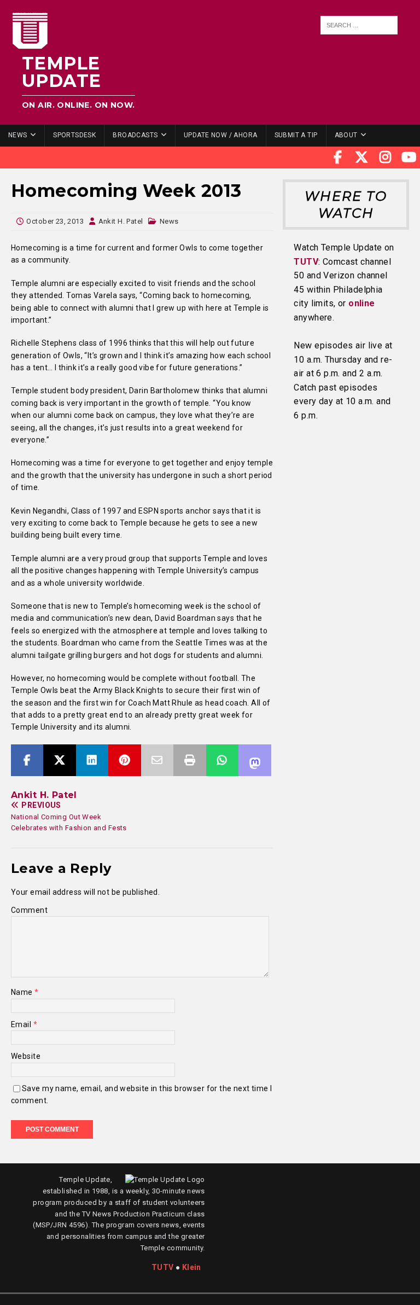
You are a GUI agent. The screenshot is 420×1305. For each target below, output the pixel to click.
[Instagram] (385, 157)
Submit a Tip (296, 135)
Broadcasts (135, 135)
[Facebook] (338, 157)
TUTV (306, 262)
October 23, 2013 (55, 221)
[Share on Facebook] (27, 760)
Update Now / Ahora (221, 135)
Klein (191, 1267)
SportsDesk (74, 135)
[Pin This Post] (124, 760)
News (17, 135)
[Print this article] (189, 760)
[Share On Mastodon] (254, 760)
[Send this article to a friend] (157, 760)
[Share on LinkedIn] (92, 760)
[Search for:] (359, 25)
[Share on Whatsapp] (222, 760)
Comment (29, 910)
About (346, 135)
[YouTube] (409, 157)
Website (25, 1056)
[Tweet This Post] (59, 760)
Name (22, 992)
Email (22, 1024)
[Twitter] (361, 157)
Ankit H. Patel (120, 221)
